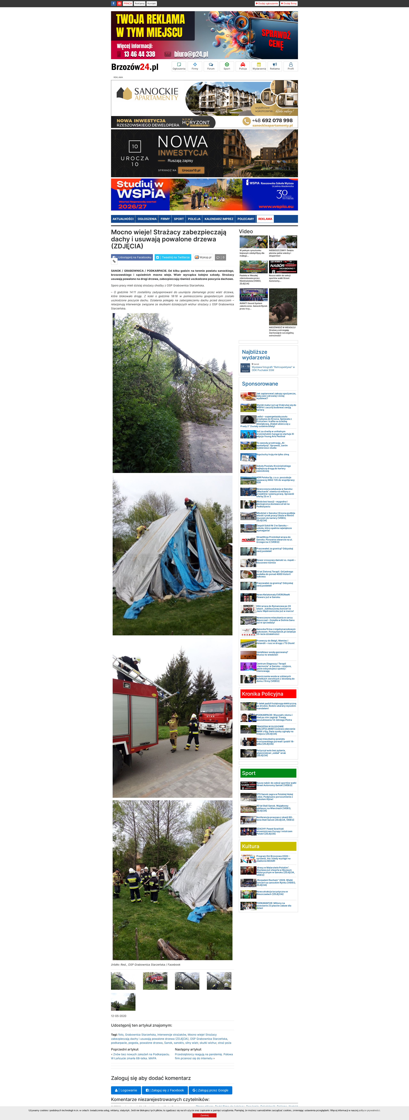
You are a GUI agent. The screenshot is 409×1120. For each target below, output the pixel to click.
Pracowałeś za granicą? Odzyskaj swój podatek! (274, 549)
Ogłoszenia (179, 68)
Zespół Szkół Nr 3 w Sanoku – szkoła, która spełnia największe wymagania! (274, 528)
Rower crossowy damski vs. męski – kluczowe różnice (276, 561)
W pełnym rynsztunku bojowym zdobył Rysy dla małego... (252, 253)
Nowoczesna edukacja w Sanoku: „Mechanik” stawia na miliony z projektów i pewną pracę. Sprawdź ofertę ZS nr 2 (275, 493)
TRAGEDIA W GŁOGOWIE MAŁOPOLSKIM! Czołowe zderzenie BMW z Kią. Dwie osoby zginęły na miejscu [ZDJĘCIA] (275, 730)
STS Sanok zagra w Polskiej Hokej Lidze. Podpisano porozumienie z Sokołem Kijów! (274, 796)
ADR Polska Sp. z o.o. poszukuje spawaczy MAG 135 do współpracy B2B (275, 480)
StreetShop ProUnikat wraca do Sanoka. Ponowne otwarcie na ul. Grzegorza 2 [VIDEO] (274, 539)
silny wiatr (191, 1042)
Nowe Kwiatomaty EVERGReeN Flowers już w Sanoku (273, 595)
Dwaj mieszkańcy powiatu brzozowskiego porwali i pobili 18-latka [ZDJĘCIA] (275, 741)
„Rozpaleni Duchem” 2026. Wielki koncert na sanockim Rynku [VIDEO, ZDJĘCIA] (276, 882)
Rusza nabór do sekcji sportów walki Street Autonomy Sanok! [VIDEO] (276, 784)
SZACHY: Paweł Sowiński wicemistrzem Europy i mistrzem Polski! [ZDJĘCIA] (274, 831)
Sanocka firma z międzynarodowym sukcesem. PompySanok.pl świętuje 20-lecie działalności (276, 631)
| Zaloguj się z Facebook (166, 1090)
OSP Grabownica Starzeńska (208, 1038)
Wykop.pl (205, 257)
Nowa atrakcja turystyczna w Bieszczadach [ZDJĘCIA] (272, 892)
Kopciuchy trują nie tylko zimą (272, 454)
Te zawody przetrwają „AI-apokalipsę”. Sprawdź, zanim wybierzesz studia (272, 445)
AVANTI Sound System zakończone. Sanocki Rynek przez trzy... (253, 306)
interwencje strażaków (171, 1034)
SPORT (179, 219)
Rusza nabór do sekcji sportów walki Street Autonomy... (279, 278)
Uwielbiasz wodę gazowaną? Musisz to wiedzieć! (272, 653)
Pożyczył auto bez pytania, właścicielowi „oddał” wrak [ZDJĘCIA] (271, 753)
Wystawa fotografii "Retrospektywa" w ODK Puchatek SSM (273, 367)
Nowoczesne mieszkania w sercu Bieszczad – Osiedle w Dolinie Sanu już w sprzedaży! (275, 620)
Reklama (139, 3)
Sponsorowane (260, 384)
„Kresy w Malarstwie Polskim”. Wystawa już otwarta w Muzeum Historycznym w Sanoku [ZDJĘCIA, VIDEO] (275, 871)
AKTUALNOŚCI (123, 219)
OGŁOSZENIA (147, 219)
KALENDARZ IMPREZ (219, 219)
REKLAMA (265, 219)
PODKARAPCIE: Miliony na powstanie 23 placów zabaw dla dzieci (273, 905)
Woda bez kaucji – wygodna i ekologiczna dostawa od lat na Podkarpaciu (272, 504)
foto (120, 1034)
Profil (291, 68)
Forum (211, 68)
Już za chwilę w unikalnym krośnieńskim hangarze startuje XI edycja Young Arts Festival (275, 434)
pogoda (133, 1042)
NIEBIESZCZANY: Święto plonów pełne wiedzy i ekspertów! (281, 253)
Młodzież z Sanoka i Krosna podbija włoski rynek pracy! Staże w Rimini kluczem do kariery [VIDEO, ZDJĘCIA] (275, 517)
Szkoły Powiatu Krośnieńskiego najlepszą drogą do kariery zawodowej (273, 468)
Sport (227, 68)
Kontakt (151, 3)
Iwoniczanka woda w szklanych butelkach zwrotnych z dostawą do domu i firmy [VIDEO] (275, 679)
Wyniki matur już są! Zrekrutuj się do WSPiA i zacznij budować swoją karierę (276, 407)
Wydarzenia (259, 68)
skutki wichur (208, 1042)
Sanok (168, 1042)
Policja (243, 68)
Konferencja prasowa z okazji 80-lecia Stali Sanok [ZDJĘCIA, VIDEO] (275, 818)
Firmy (195, 68)
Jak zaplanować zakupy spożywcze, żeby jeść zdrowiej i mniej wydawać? (276, 396)
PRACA (128, 3)
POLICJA (194, 219)
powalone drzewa (151, 1042)
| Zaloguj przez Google (211, 1090)
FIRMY (165, 219)
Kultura (250, 846)
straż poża (224, 1042)
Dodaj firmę (290, 3)
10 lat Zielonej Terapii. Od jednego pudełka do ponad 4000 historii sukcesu (274, 574)
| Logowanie (127, 1090)
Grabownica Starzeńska (140, 1034)
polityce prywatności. (369, 1110)
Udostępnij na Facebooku (134, 257)
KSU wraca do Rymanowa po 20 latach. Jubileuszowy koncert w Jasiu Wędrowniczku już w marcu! (275, 608)
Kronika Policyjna (262, 694)
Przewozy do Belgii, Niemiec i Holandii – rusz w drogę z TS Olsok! (275, 641)
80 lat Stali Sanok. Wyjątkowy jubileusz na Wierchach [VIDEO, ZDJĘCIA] (273, 808)
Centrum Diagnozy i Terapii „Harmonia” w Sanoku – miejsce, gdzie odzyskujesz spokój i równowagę (273, 667)
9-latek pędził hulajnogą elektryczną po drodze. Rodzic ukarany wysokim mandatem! (276, 706)
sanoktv (179, 1042)
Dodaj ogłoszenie (268, 3)
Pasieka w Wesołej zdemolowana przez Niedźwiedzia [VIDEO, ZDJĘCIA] (250, 279)
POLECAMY (246, 219)
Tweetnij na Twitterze (175, 257)
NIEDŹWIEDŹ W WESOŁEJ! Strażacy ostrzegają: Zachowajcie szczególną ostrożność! (282, 331)
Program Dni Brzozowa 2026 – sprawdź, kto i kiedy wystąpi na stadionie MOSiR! (273, 858)
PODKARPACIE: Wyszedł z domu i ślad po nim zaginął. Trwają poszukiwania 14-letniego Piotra (274, 717)
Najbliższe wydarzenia (256, 355)
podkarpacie (119, 1042)
